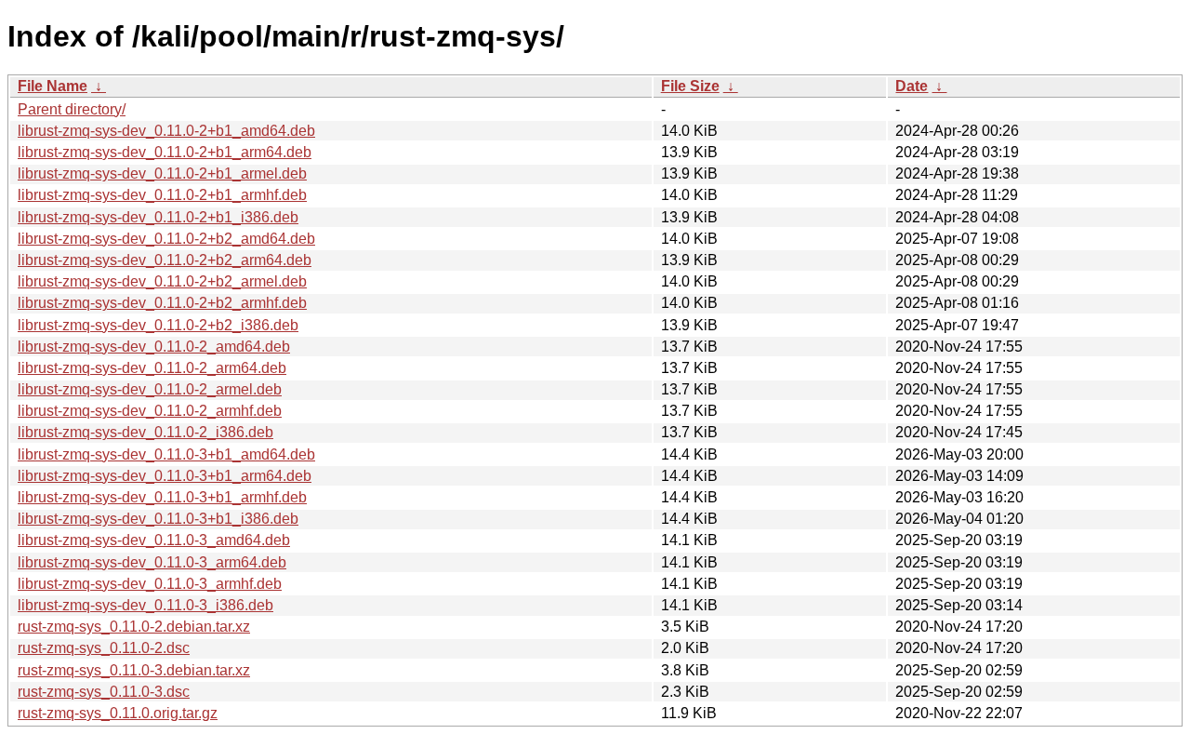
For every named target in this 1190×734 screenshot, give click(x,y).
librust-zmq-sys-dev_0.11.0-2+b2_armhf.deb (162, 303)
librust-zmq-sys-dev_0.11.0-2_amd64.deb (154, 346)
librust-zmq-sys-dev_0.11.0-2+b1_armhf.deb (162, 195)
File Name (52, 86)
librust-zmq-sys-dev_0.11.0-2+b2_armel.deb (162, 281)
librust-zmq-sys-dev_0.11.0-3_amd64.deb (154, 540)
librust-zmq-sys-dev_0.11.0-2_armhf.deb (150, 411)
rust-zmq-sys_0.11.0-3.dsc (104, 692)
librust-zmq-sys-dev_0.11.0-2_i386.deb (145, 432)
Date (911, 86)
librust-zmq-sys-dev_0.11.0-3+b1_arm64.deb (164, 476)
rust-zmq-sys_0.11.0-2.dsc (104, 648)
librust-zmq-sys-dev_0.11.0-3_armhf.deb (150, 584)
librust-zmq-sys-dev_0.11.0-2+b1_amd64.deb (166, 131)
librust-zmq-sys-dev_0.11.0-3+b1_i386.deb (158, 519)
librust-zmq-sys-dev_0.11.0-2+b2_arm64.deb (164, 260)
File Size (690, 86)
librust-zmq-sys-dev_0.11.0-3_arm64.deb (152, 562)
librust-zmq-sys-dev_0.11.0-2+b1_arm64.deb (164, 152)
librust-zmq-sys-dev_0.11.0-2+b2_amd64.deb (166, 239)
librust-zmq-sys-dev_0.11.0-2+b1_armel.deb (162, 173)
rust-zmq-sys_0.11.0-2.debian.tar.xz (134, 626)
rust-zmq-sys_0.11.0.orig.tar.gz (118, 713)
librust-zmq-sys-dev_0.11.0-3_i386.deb (145, 605)
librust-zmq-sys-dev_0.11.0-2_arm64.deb (152, 368)
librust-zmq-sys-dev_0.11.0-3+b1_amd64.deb (166, 454)
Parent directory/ (72, 109)
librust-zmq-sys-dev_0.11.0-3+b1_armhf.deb (162, 497)
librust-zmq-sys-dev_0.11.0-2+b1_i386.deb (158, 217)
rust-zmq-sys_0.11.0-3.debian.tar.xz (134, 670)
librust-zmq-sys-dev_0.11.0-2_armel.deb (150, 389)
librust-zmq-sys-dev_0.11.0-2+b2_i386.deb (158, 325)
